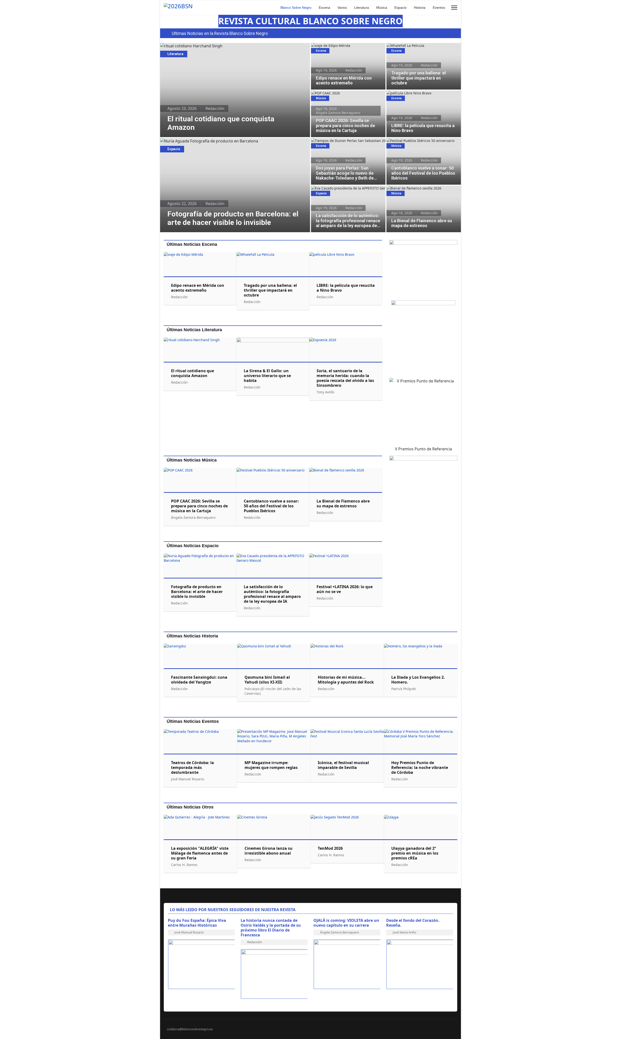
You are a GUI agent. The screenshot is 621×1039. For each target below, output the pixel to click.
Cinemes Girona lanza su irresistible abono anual (269, 851)
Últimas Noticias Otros (190, 807)
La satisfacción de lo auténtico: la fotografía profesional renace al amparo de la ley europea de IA (346, 193)
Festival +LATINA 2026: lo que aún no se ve (345, 589)
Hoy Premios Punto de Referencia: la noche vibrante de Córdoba (419, 767)
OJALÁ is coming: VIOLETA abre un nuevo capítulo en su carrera (346, 923)
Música (381, 7)
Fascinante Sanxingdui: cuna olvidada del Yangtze (199, 680)
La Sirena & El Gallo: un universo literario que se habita (267, 375)
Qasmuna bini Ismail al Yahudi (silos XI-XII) (267, 680)
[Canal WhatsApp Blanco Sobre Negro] (423, 268)
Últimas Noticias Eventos (193, 721)
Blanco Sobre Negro (295, 7)
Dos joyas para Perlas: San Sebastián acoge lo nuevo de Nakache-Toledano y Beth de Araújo (348, 143)
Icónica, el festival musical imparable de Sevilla (343, 765)
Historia (419, 7)
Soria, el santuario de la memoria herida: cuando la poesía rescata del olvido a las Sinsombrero (345, 378)
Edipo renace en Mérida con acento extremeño (340, 48)
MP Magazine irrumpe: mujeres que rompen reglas (271, 765)
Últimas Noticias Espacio (193, 545)
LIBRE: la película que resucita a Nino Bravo (422, 93)
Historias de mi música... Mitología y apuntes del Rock (346, 680)
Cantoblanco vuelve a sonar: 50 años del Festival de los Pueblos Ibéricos (419, 143)
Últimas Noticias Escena (192, 244)
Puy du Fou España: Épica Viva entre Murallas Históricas (197, 923)
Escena (324, 7)
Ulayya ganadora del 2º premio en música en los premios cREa (414, 853)
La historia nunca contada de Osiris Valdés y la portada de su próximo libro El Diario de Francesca (271, 928)
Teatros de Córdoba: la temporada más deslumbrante (192, 767)
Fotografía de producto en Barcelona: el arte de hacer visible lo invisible (225, 141)
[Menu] (454, 7)
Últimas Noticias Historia (192, 636)
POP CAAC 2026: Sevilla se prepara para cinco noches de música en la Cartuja (348, 95)
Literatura (361, 7)
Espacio (400, 7)
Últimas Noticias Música (192, 460)
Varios (342, 7)
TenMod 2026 (330, 848)
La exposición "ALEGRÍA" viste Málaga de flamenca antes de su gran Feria (200, 853)
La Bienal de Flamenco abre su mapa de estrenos (418, 191)
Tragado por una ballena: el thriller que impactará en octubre (418, 48)
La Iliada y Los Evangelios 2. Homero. (418, 680)
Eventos (439, 7)
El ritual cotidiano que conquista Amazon (197, 46)
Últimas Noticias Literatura (194, 329)
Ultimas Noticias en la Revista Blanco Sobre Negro (220, 33)
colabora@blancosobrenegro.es (190, 1029)
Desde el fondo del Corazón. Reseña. (413, 923)
